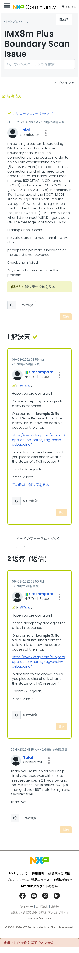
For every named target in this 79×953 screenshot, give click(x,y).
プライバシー (25, 906)
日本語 (63, 20)
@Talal (25, 385)
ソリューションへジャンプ (32, 113)
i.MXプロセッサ (17, 21)
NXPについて (18, 873)
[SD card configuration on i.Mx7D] (17, 547)
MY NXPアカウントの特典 (39, 886)
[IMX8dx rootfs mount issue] (24, 547)
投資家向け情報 (59, 873)
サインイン (69, 7)
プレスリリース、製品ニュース (28, 880)
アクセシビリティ (58, 912)
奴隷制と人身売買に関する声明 (28, 912)
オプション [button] (62, 82)
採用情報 (38, 873)
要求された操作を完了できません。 (31, 942)
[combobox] (39, 64)
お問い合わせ (63, 880)
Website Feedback (39, 918)
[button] (45, 133)
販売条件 (56, 906)
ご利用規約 (42, 906)
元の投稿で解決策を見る (30, 484)
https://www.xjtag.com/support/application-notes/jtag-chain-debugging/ (38, 440)
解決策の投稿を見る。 (42, 286)
